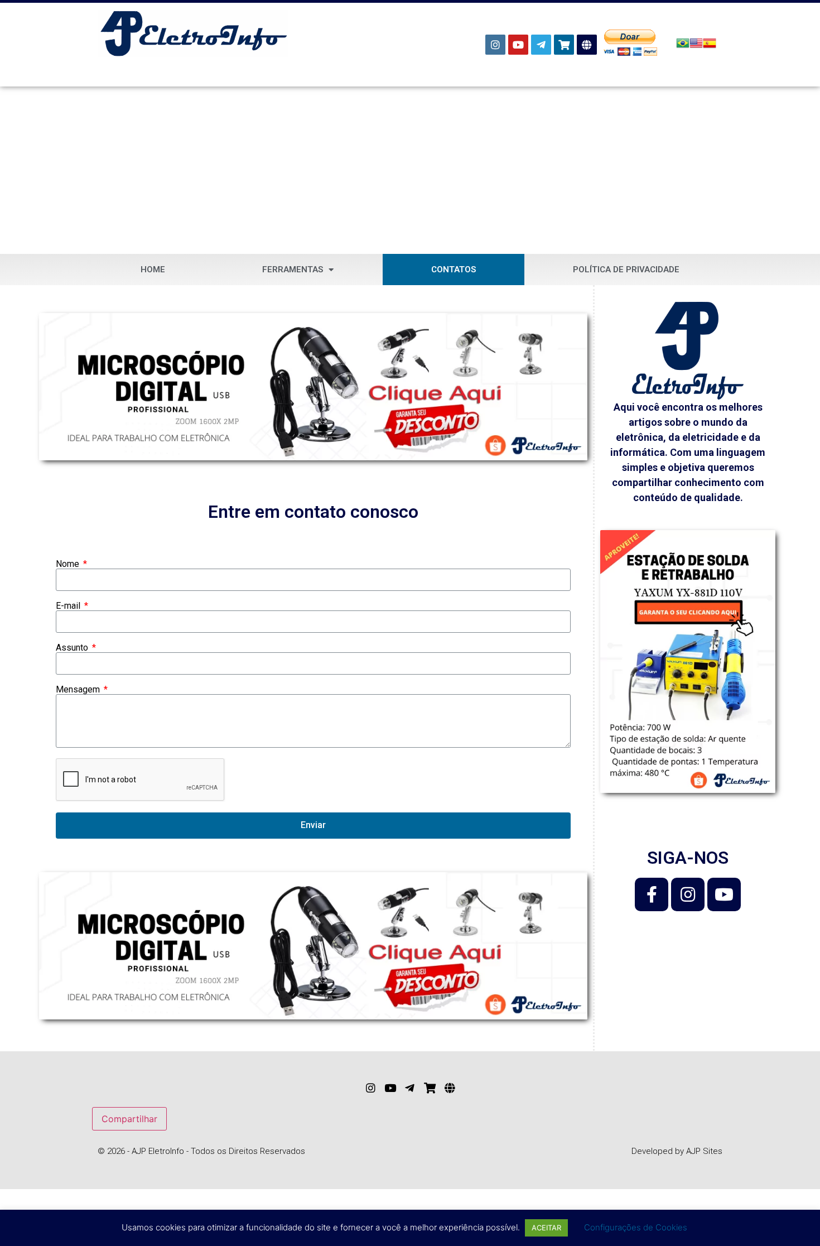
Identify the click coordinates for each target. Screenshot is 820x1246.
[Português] (682, 46)
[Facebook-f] (651, 894)
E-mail (69, 606)
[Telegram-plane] (541, 45)
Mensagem (79, 689)
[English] (696, 46)
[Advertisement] (410, 170)
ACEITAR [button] (546, 1227)
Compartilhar (129, 1118)
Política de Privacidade (626, 269)
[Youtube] (518, 45)
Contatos (453, 269)
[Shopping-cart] (564, 45)
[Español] (709, 46)
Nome (68, 564)
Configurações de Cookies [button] (635, 1227)
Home (153, 269)
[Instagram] (495, 45)
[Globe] (587, 45)
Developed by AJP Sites (676, 1151)
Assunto (73, 647)
